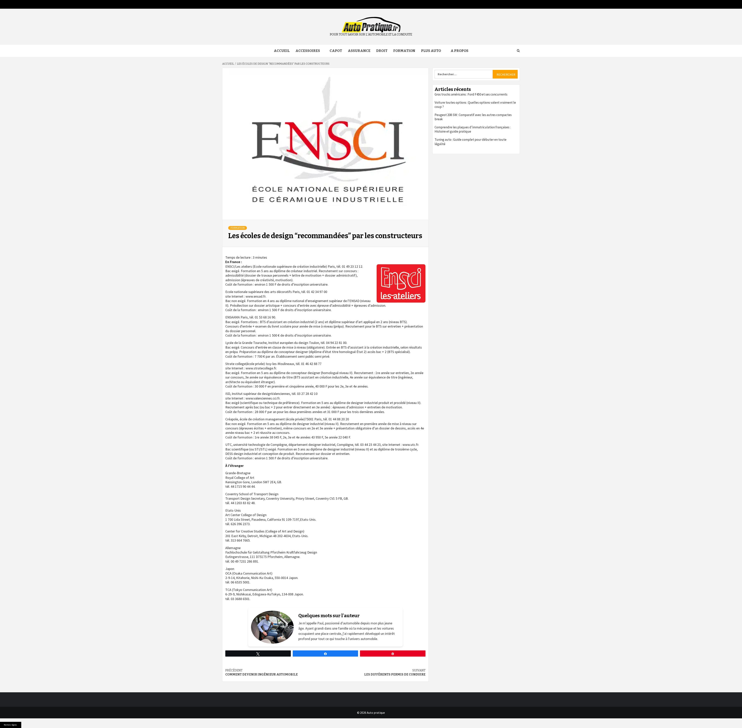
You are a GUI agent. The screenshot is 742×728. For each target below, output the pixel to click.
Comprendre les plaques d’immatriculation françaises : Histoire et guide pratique (473, 129)
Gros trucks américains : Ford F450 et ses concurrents (471, 94)
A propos (459, 51)
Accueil (282, 51)
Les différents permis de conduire (394, 672)
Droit (381, 51)
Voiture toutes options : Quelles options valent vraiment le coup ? (475, 104)
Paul (320, 623)
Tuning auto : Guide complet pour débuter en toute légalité (470, 141)
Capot (336, 51)
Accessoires (307, 51)
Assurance (359, 51)
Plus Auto (431, 51)
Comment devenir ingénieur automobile (261, 672)
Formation (404, 51)
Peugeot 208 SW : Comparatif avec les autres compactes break (473, 117)
